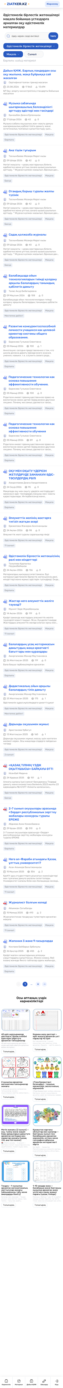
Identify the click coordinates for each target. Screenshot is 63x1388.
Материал (19, 1385)
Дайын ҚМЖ (31, 1385)
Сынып (32, 54)
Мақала (11, 54)
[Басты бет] (17, 4)
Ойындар (44, 1385)
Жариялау (52, 4)
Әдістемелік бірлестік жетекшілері (29, 46)
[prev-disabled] (18, 984)
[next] (44, 984)
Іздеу (53, 36)
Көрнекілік (6, 1385)
